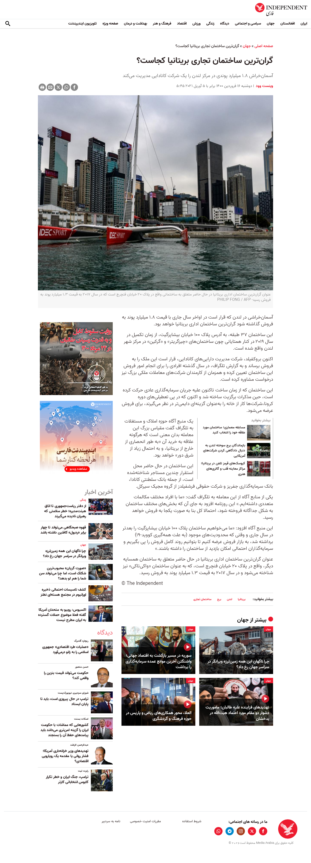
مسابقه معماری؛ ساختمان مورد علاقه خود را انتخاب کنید (224, 430)
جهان (271, 23)
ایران (304, 23)
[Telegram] (229, 831)
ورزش (196, 23)
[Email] (50, 87)
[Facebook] (74, 87)
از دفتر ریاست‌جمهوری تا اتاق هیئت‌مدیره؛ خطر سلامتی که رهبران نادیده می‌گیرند (65, 511)
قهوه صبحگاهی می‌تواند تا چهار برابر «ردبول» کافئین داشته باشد (63, 530)
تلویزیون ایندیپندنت (82, 23)
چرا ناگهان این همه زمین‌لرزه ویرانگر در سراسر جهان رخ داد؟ (238, 664)
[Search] (8, 23)
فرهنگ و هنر (162, 23)
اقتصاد (182, 23)
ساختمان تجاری (202, 599)
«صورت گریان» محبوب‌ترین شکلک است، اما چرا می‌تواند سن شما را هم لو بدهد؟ (62, 573)
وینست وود (264, 86)
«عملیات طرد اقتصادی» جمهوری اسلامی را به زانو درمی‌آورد (65, 649)
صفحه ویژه (110, 23)
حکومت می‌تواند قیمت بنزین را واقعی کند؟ (66, 675)
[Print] (42, 87)
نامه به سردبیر (111, 821)
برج (219, 599)
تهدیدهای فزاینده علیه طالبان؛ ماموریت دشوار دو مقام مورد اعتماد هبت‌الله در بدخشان (237, 713)
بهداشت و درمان (135, 23)
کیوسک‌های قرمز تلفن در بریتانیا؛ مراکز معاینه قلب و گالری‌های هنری (223, 469)
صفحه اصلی (263, 46)
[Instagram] (241, 831)
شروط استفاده (191, 821)
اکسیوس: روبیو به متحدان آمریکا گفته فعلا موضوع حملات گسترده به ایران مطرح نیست (62, 615)
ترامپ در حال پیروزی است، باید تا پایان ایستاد (64, 701)
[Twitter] (58, 87)
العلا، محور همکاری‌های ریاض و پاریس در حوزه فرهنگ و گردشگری (158, 716)
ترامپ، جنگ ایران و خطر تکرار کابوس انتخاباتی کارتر (67, 779)
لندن (229, 599)
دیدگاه (224, 23)
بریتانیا (241, 599)
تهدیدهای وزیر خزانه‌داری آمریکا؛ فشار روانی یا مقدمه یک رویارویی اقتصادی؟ (65, 756)
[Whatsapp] (66, 87)
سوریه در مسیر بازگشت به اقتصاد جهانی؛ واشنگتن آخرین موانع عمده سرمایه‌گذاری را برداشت (158, 661)
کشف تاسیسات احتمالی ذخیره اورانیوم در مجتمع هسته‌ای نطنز (63, 592)
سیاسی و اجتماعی (248, 23)
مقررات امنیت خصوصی (145, 821)
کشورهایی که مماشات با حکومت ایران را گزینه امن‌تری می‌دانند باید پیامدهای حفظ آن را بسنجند (64, 730)
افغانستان (287, 23)
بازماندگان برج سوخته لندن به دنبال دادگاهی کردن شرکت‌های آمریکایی (224, 451)
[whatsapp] (218, 831)
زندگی (210, 23)
